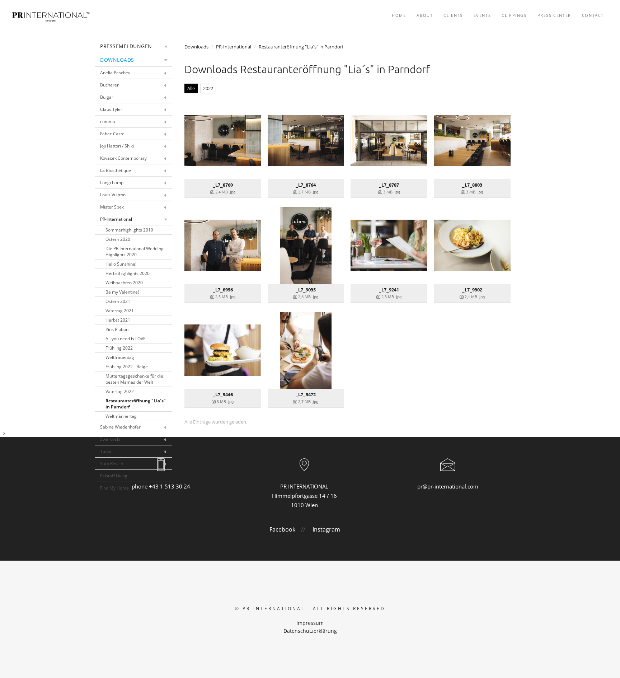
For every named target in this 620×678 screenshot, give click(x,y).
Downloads (117, 59)
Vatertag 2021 (119, 311)
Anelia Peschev (115, 73)
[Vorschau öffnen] (222, 140)
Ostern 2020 (117, 239)
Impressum (310, 622)
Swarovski (110, 439)
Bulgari (107, 97)
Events (482, 15)
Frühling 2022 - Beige (126, 367)
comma (107, 121)
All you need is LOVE (125, 339)
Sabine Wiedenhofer (120, 427)
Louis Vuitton (113, 195)
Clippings (514, 15)
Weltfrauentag (119, 357)
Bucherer (109, 85)
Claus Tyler (111, 109)
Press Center (554, 15)
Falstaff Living (113, 476)
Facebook (282, 529)
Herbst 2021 (117, 320)
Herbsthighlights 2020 (127, 273)
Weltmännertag (121, 416)
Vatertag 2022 (119, 391)
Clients (452, 15)
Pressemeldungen (126, 46)
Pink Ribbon (116, 329)
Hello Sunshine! (120, 264)
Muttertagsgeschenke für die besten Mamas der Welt (134, 379)
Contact (593, 15)
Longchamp (111, 182)
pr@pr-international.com (447, 486)
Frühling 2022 (119, 348)
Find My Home (114, 488)
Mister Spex (112, 207)
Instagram (326, 529)
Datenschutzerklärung (310, 630)
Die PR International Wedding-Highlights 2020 (135, 252)
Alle (191, 88)
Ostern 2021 (117, 301)
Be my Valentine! (122, 292)
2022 (208, 88)
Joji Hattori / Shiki (117, 146)
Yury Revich (111, 463)
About (425, 15)
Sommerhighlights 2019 (129, 230)
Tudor (106, 451)
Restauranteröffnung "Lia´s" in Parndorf (135, 404)
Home (399, 15)
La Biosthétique (115, 170)
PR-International (116, 219)
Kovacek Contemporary (123, 158)
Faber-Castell (113, 134)
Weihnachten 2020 (124, 283)
